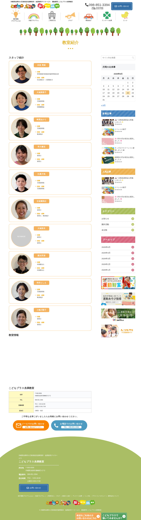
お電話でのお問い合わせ (71, 425)
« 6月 (103, 105)
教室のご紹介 (66, 496)
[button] (133, 58)
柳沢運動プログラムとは (25, 496)
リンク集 (87, 496)
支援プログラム (39, 496)
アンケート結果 (77, 496)
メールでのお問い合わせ (33, 425)
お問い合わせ (123, 6)
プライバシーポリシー (99, 496)
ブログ (58, 496)
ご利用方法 (50, 496)
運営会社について (113, 496)
